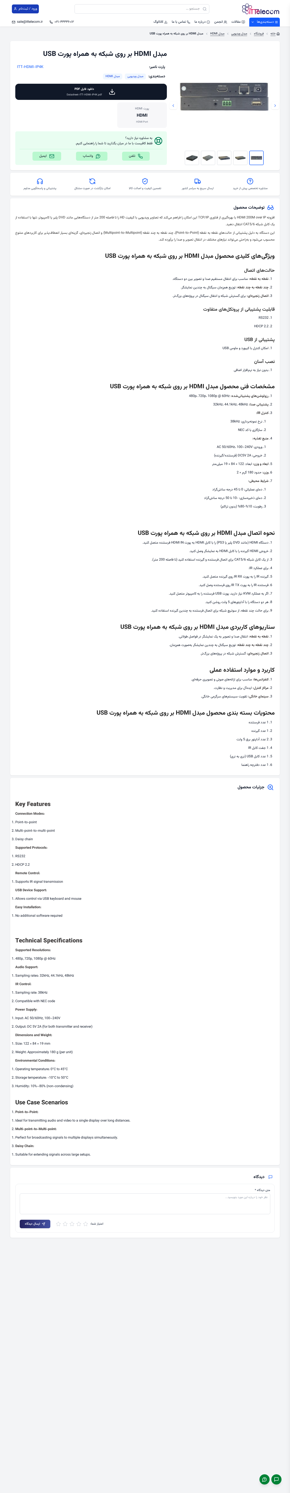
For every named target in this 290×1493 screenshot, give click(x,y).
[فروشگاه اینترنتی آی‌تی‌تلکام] (261, 8)
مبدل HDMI (113, 76)
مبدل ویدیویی (135, 76)
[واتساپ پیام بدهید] (264, 1479)
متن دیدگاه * (262, 1190)
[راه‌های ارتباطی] (276, 1479)
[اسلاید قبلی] (275, 105)
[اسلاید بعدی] (173, 105)
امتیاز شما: (96, 1224)
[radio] (86, 1224)
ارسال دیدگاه (32, 1224)
